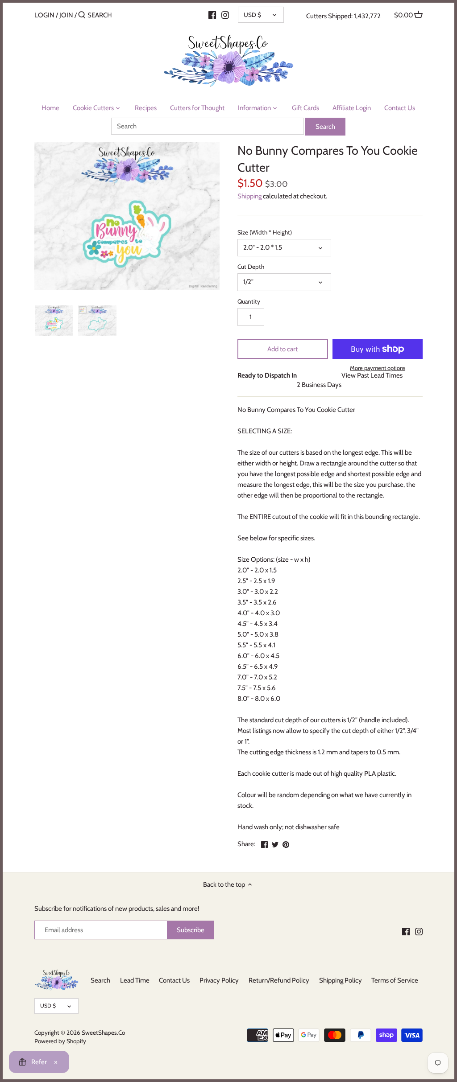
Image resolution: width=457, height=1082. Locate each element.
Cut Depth (250, 266)
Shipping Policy (340, 980)
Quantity (248, 301)
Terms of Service (394, 980)
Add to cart (282, 349)
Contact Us (174, 980)
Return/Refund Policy (279, 980)
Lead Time (135, 980)
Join (66, 15)
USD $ (252, 14)
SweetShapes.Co (103, 1032)
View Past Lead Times (372, 375)
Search (100, 980)
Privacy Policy (219, 980)
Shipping (249, 196)
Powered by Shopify (60, 1041)
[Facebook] (212, 14)
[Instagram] (225, 14)
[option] (54, 320)
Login (44, 15)
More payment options (377, 368)
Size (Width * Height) (264, 232)
